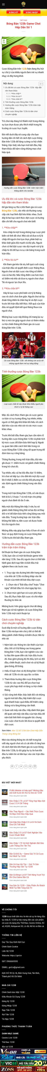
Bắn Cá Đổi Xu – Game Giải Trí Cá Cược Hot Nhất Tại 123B (26, 855)
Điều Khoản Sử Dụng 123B (13, 996)
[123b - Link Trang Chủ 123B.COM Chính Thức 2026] (23, 4)
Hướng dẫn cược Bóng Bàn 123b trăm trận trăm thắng (23, 106)
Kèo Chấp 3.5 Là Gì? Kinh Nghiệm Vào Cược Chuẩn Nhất (25, 833)
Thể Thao (23, 20)
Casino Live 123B (9, 1038)
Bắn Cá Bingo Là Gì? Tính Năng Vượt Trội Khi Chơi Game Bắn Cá (27, 876)
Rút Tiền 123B (8, 1014)
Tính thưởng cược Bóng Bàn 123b (19, 102)
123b (24, 69)
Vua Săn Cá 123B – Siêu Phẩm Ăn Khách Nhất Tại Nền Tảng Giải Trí (27, 886)
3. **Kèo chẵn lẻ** (15, 99)
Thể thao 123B (8, 1042)
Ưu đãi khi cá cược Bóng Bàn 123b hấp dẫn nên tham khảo (23, 89)
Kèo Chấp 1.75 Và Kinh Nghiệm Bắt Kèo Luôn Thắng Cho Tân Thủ (26, 844)
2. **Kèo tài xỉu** (15, 96)
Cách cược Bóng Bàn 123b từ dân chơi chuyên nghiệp (21, 113)
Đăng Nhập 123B (9, 1005)
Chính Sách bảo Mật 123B (13, 992)
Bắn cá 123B (7, 1047)
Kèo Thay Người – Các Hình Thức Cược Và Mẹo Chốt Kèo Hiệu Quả (26, 812)
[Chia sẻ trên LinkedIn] (35, 767)
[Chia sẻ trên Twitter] (21, 767)
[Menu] (3, 4)
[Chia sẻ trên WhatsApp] (12, 767)
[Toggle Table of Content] (39, 84)
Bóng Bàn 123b (9, 210)
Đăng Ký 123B (8, 1001)
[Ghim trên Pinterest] (30, 767)
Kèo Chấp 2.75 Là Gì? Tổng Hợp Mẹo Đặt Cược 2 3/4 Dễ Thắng (27, 802)
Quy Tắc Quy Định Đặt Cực (13, 942)
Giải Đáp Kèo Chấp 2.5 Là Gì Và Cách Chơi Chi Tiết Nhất (25, 823)
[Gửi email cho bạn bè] (26, 767)
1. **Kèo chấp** (15, 93)
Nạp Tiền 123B (8, 1010)
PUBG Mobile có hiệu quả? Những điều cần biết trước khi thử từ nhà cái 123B (26, 791)
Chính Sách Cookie (10, 946)
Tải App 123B (8, 1019)
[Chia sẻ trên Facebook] (17, 767)
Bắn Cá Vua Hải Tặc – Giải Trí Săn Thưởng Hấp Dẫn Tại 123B (24, 865)
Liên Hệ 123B (8, 951)
